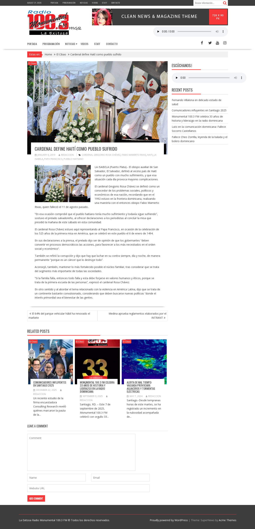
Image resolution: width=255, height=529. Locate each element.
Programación (69, 2)
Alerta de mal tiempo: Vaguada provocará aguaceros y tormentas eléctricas (141, 387)
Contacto (115, 2)
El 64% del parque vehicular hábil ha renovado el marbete (59, 315)
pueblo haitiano (73, 159)
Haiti (150, 154)
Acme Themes (227, 520)
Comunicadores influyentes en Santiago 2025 (49, 383)
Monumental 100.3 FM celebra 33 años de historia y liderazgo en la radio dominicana (97, 387)
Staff (104, 2)
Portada (54, 2)
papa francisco (53, 159)
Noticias (84, 2)
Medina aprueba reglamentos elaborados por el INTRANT (137, 315)
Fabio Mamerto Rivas (134, 154)
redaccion (67, 154)
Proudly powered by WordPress (169, 520)
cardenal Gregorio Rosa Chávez (101, 154)
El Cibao (32, 63)
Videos (95, 2)
